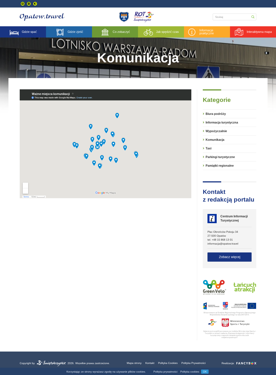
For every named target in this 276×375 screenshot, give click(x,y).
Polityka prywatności (165, 371)
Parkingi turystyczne (220, 157)
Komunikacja (215, 139)
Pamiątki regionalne (220, 165)
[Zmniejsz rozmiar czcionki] (29, 4)
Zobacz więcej (229, 257)
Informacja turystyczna (222, 122)
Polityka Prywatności (193, 362)
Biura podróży (216, 113)
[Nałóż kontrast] (35, 4)
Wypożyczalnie (216, 131)
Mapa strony (134, 362)
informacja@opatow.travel (222, 243)
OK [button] (205, 371)
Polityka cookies (189, 371)
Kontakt (149, 362)
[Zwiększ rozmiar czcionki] (22, 4)
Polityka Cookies (168, 362)
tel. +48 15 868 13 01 (220, 239)
